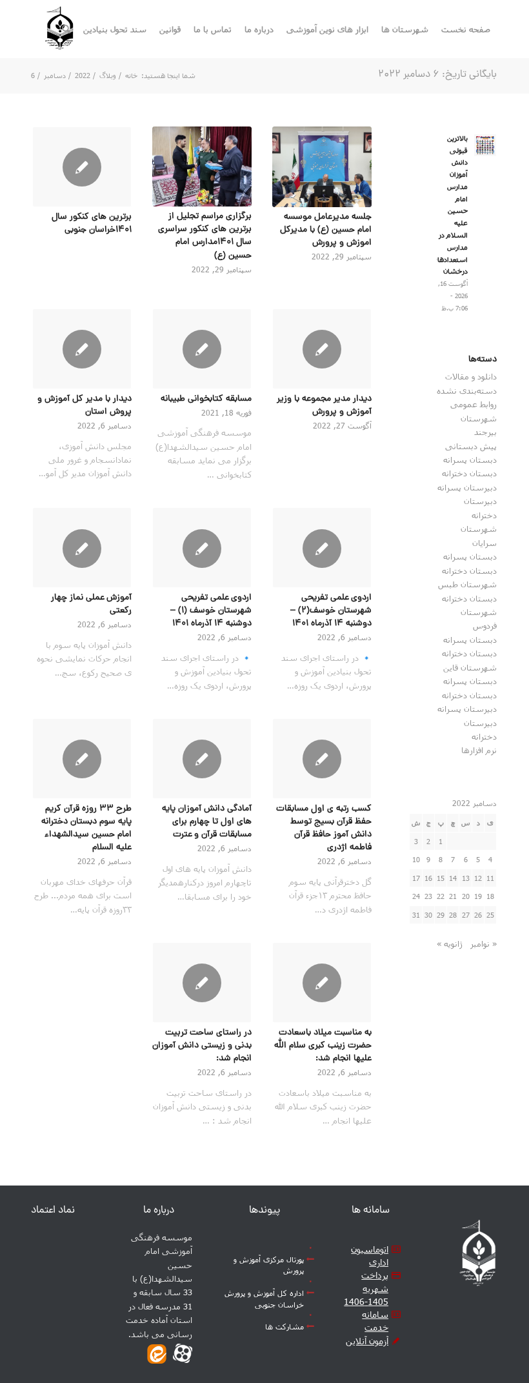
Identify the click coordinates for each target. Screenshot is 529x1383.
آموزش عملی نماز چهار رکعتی (91, 604)
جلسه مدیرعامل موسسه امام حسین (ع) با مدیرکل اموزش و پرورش (326, 230)
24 (416, 896)
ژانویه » (450, 943)
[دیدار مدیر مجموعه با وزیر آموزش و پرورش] (322, 348)
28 (453, 915)
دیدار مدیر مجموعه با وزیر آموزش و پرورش (324, 405)
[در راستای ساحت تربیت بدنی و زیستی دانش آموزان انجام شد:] (202, 982)
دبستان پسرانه (470, 459)
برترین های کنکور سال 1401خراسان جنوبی (92, 223)
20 (466, 896)
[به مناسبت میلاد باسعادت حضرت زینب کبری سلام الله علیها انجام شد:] (322, 982)
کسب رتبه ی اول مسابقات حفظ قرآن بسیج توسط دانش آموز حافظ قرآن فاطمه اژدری (324, 828)
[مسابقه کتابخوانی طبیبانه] (202, 348)
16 (428, 878)
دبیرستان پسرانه (467, 487)
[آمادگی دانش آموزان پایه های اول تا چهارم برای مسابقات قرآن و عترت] (202, 758)
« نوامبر (483, 943)
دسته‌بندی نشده (467, 390)
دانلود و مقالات (471, 376)
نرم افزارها (479, 750)
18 (490, 896)
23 (428, 896)
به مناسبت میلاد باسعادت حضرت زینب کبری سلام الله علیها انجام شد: (323, 1045)
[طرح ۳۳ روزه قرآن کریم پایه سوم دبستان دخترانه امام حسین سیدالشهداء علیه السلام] (82, 758)
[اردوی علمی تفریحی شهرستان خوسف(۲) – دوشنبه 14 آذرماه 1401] (322, 547)
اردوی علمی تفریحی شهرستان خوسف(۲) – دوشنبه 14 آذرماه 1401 (331, 611)
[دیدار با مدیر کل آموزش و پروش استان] (82, 348)
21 (453, 896)
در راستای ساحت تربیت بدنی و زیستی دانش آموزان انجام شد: (202, 1045)
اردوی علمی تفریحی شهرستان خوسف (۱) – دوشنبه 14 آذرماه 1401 (211, 611)
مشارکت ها (284, 1326)
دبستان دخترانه (469, 473)
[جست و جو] (66, 29)
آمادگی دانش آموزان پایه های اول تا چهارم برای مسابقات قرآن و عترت (207, 822)
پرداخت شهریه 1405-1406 (366, 1288)
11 (490, 878)
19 (478, 896)
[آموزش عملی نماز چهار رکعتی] (82, 547)
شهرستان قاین (470, 667)
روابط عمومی (473, 404)
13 (466, 878)
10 (416, 859)
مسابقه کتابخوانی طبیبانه (206, 399)
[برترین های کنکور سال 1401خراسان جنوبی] (82, 166)
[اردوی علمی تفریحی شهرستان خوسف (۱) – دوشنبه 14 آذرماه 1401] (202, 547)
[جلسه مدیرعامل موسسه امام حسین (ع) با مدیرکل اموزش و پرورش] (322, 166)
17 (416, 878)
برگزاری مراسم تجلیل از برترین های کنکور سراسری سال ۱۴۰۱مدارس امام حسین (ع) (205, 236)
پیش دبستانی (471, 446)
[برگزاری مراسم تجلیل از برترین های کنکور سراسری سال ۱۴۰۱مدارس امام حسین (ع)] (202, 166)
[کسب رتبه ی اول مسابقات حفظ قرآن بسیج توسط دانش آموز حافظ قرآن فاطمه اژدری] (322, 758)
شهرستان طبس (467, 584)
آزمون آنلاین (367, 1340)
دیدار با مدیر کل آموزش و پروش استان (84, 405)
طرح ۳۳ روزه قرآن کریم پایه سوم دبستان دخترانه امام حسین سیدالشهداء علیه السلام (86, 828)
